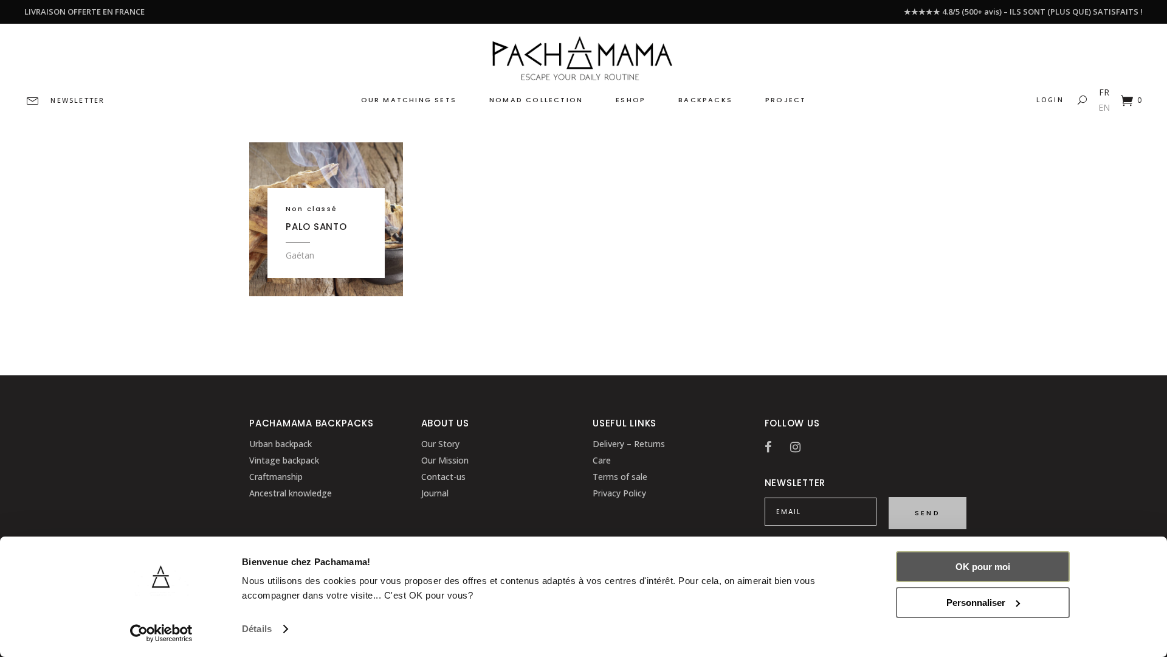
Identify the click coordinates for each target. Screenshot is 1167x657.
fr (1104, 92)
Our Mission (445, 460)
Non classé (311, 209)
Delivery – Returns (629, 444)
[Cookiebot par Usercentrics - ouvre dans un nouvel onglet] (161, 633)
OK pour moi (982, 566)
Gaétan (300, 255)
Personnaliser (975, 602)
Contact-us (443, 476)
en (1104, 107)
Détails (257, 629)
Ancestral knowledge (290, 493)
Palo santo (316, 226)
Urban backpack (280, 444)
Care (602, 460)
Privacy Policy (619, 493)
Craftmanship (276, 476)
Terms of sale (620, 476)
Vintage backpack (284, 460)
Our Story (440, 444)
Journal (435, 493)
